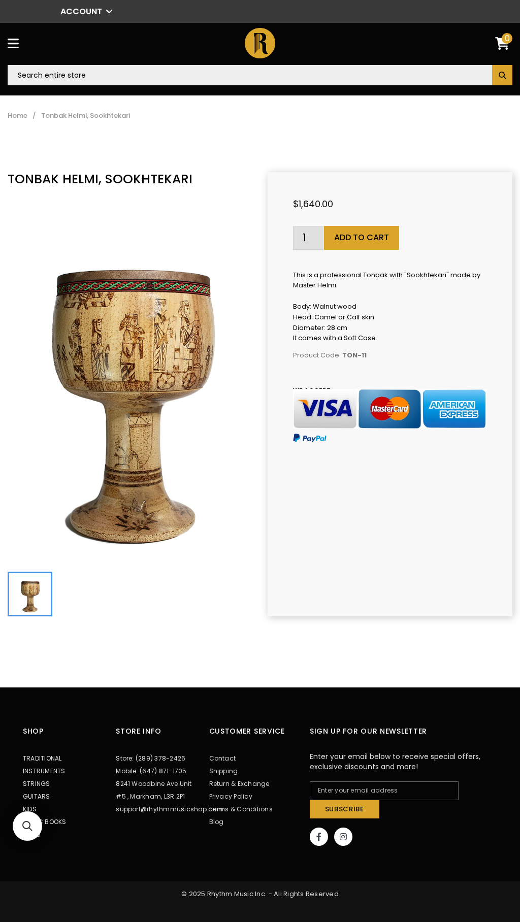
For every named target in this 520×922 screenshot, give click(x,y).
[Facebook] (319, 837)
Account (81, 11)
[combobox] (260, 75)
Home (17, 115)
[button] (27, 826)
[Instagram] (343, 837)
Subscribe (344, 809)
